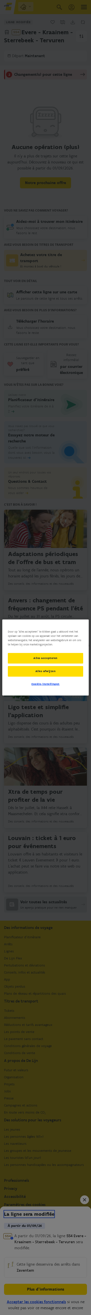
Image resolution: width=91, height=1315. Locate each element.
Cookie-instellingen (45, 684)
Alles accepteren (45, 658)
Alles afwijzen (45, 671)
